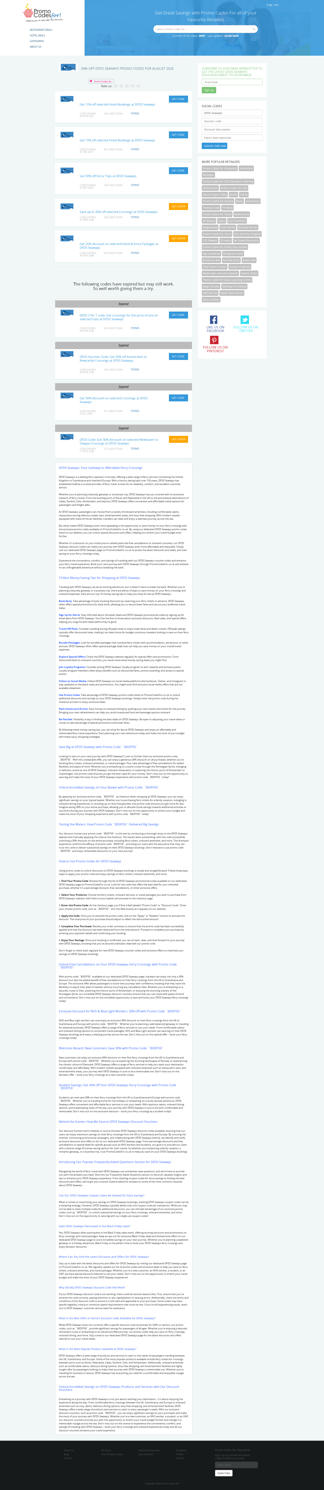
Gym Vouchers (146, 1454)
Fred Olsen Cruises (214, 266)
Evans (221, 221)
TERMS (135, 113)
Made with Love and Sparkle (220, 273)
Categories (37, 41)
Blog (66, 1454)
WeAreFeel (246, 168)
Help (276, 4)
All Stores (106, 1450)
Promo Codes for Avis (234, 188)
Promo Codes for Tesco (217, 234)
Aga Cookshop (211, 253)
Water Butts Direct (231, 293)
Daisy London (211, 299)
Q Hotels (225, 240)
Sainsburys (253, 201)
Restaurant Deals (41, 29)
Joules (233, 194)
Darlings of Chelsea (234, 286)
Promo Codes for (103, 81)
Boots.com (249, 260)
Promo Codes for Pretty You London (225, 247)
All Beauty (209, 221)
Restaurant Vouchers (149, 1450)
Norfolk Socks (231, 260)
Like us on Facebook (215, 329)
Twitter (179, 1454)
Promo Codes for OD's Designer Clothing (228, 181)
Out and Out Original (247, 234)
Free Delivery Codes (111, 1454)
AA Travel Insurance (246, 240)
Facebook (181, 1450)
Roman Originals (239, 266)
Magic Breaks (211, 286)
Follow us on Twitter (245, 329)
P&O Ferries (210, 293)
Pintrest (180, 1458)
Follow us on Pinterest (215, 349)
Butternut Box (211, 260)
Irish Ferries (227, 227)
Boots (239, 201)
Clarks (244, 194)
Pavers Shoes (249, 273)
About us (35, 46)
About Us (69, 1450)
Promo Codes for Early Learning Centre (227, 280)
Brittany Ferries (247, 227)
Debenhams (210, 188)
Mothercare (241, 214)
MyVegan (208, 175)
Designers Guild (233, 253)
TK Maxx (227, 207)
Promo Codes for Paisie (217, 214)
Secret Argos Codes (215, 194)
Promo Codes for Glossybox (220, 168)
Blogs (269, 4)
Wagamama (210, 227)
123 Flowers (210, 240)
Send (254, 29)
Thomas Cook (211, 207)
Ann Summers (237, 221)
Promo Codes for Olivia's (218, 201)
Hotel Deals (37, 35)
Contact (68, 1458)
